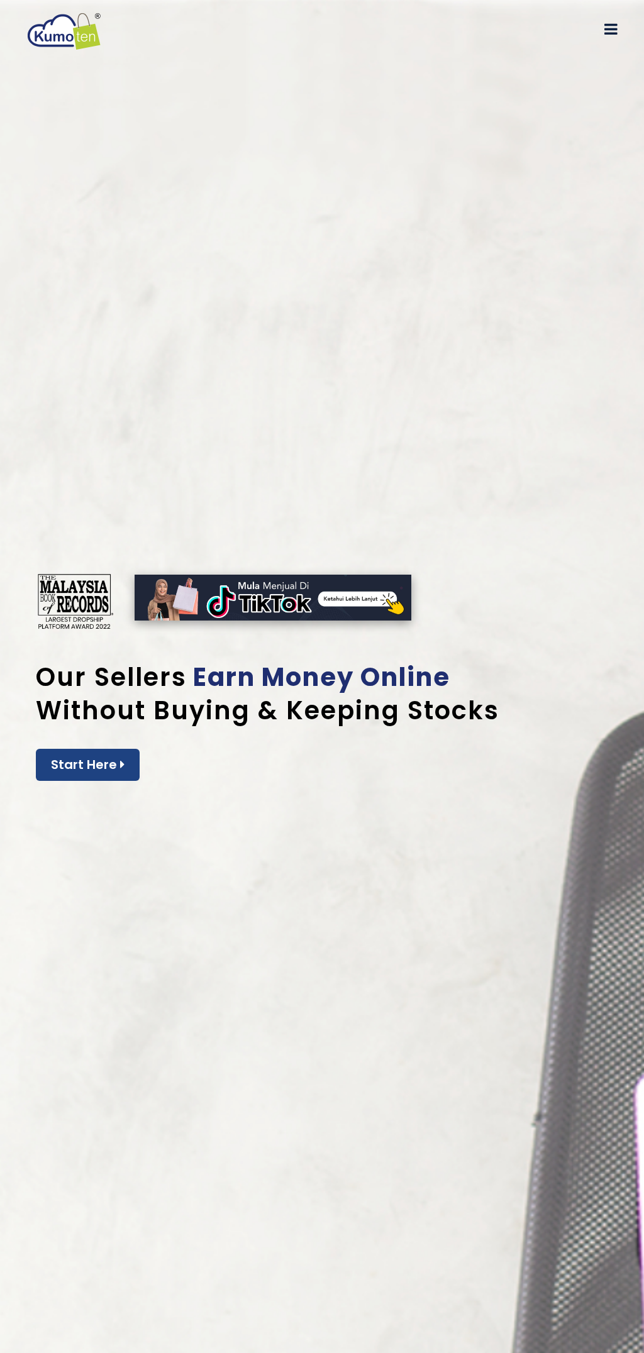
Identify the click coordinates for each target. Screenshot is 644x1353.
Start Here (85, 764)
